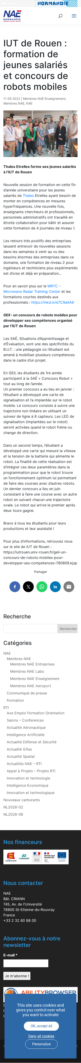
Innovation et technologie (28, 778)
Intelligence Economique (27, 785)
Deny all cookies (41, 1036)
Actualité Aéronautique (26, 727)
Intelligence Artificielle (26, 734)
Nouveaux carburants (21, 800)
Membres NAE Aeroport (30, 686)
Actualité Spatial (21, 756)
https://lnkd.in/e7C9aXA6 (52, 302)
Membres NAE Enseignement (44, 98)
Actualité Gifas (19, 749)
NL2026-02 (13, 807)
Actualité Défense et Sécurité (31, 742)
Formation (15, 700)
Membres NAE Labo (27, 671)
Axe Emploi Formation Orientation (35, 713)
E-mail (10, 955)
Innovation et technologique (30, 792)
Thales (28, 195)
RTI (6, 707)
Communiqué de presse (27, 693)
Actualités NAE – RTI (24, 763)
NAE (29, 103)
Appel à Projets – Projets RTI (31, 771)
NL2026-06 (13, 814)
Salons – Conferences (25, 720)
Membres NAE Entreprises (32, 664)
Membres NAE (13, 103)
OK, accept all (41, 1026)
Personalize (41, 1044)
